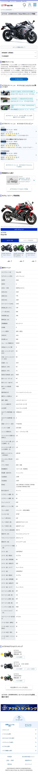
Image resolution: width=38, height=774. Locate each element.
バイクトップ (5, 729)
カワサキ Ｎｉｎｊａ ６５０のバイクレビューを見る (19, 165)
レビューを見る (31, 669)
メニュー (34, 6)
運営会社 (9, 764)
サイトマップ (28, 764)
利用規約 (9, 756)
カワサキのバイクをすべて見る (19, 189)
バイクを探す (19, 657)
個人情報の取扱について (28, 756)
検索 (24, 6)
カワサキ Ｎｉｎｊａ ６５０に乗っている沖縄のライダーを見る (19, 116)
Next (34, 180)
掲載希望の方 (28, 760)
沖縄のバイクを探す (9, 725)
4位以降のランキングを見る (19, 687)
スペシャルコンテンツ (28, 725)
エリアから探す (6, 746)
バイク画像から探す (7, 750)
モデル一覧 (10, 240)
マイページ (30, 6)
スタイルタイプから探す (8, 738)
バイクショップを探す (7, 742)
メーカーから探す (6, 734)
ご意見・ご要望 (10, 760)
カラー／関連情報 (28, 240)
